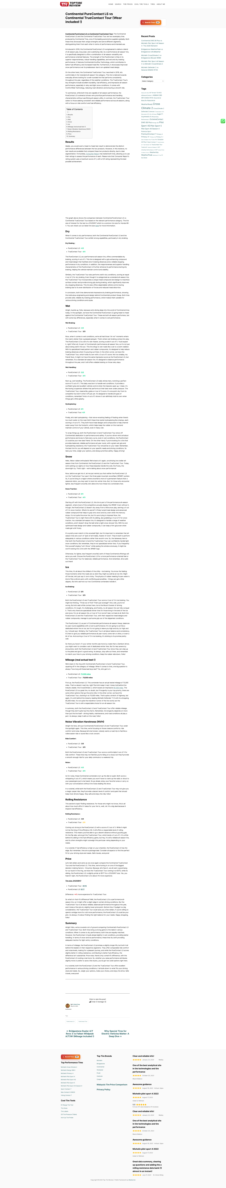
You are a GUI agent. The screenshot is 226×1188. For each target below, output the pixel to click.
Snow (70, 122)
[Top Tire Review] (76, 4)
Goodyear (100, 1070)
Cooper (99, 1079)
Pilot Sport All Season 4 (150, 129)
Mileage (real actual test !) (77, 127)
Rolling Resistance (74, 131)
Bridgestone (101, 1063)
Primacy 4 (160, 134)
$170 (85, 886)
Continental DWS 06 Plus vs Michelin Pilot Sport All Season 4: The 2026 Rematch (152, 43)
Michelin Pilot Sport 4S (68, 1079)
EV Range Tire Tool (67, 1105)
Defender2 (145, 111)
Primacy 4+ (145, 137)
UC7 (159, 147)
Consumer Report (92, 154)
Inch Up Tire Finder (67, 1117)
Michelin (99, 1060)
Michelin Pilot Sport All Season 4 (71, 1086)
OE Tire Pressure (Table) (69, 1114)
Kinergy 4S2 (155, 122)
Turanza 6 (144, 147)
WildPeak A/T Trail (157, 155)
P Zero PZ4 (154, 139)
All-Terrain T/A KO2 (155, 93)
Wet (69, 119)
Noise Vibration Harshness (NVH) (79, 129)
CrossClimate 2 (158, 108)
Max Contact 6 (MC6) (68, 1092)
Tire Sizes (64, 1108)
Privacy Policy (103, 1089)
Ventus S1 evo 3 (145, 152)
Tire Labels (64, 1111)
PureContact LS (70, 1021)
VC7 (156, 150)
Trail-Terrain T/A (147, 144)
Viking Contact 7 (66, 1095)
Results (70, 114)
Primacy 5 (159, 137)
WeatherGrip (154, 152)
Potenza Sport (146, 131)
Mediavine (132, 1180)
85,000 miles (118, 688)
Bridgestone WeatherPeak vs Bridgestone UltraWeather (152, 50)
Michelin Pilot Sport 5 (68, 1083)
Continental (68, 1009)
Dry (69, 117)
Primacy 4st (153, 137)
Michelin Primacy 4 (67, 1073)
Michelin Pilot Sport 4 (68, 1076)
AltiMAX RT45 (148, 98)
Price (69, 134)
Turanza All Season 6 (152, 147)
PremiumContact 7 (148, 134)
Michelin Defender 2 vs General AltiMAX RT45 (149, 68)
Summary (72, 136)
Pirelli (98, 1073)
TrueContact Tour (82, 1021)
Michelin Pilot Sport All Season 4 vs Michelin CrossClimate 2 (152, 62)
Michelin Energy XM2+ (68, 1070)
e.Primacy (154, 114)
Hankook (100, 1076)
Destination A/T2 (160, 111)
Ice (69, 124)
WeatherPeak (146, 155)
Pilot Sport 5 (156, 126)
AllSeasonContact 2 (146, 95)
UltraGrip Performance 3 (148, 150)
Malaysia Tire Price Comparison (112, 1084)
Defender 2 (152, 111)
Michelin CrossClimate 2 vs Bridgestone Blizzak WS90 (151, 56)
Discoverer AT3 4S (146, 114)
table (97, 226)
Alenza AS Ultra (145, 92)
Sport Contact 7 (152, 142)
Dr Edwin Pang (76, 1004)
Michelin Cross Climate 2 (69, 1067)
